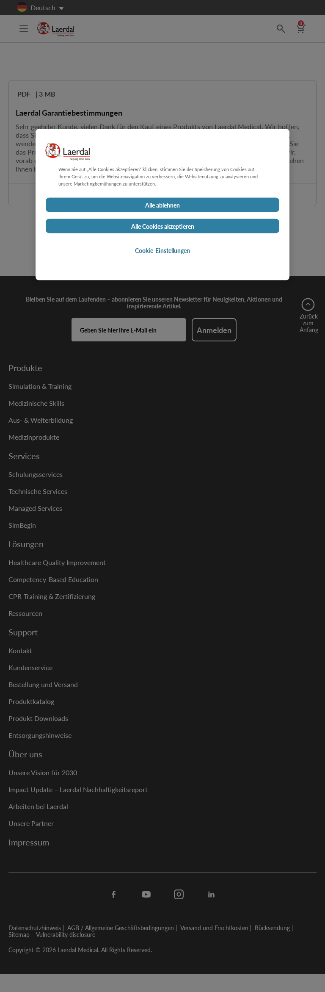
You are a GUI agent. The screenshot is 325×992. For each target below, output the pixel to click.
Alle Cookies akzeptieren (162, 226)
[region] (162, 204)
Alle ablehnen (162, 205)
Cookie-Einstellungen (162, 250)
